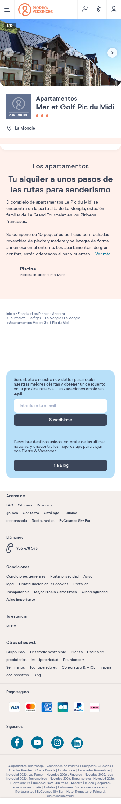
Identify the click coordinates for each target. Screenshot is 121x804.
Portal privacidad (64, 576)
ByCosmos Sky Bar (74, 520)
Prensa (77, 652)
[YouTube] (37, 742)
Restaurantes (43, 520)
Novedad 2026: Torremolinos (26, 779)
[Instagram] (57, 742)
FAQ (9, 505)
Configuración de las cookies (44, 584)
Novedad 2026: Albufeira (50, 783)
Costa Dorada (45, 770)
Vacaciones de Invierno (63, 766)
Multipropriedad (44, 660)
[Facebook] (17, 742)
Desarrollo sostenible (48, 652)
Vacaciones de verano (91, 787)
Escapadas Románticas (94, 770)
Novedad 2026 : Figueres (64, 775)
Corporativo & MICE (78, 667)
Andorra (76, 783)
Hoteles (49, 787)
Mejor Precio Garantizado (55, 592)
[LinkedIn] (77, 743)
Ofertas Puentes (21, 770)
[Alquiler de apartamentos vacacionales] (35, 10)
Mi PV (11, 626)
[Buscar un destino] (84, 9)
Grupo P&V (15, 652)
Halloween (65, 787)
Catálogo (51, 513)
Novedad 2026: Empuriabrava (70, 779)
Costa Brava (66, 770)
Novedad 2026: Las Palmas (25, 775)
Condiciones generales (26, 576)
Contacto (31, 513)
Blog (37, 675)
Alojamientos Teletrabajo (26, 766)
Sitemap (25, 505)
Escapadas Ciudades (96, 766)
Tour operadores (43, 667)
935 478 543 (27, 548)
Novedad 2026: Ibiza (99, 775)
